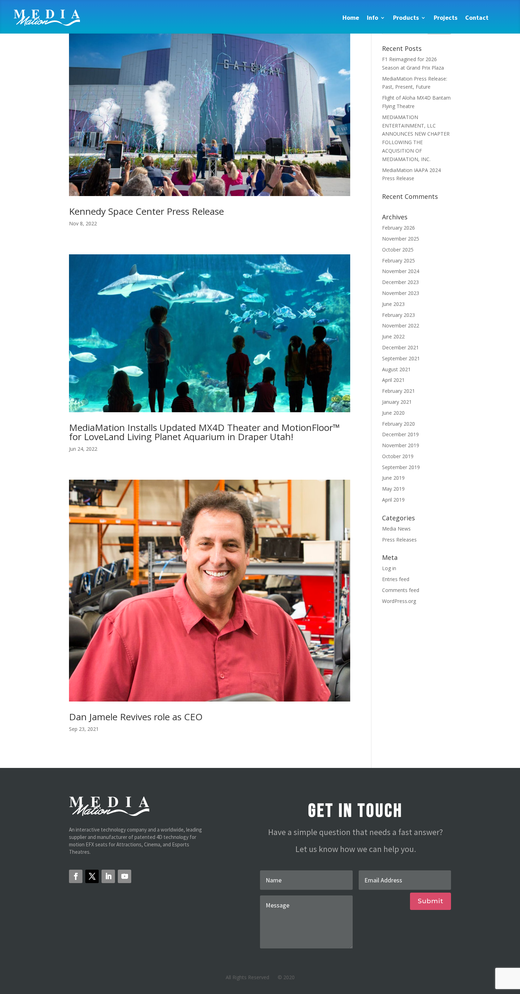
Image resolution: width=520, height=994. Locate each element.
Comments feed (400, 590)
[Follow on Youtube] (124, 876)
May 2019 (393, 488)
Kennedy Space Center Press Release (146, 211)
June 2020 (393, 412)
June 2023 (393, 304)
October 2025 (398, 249)
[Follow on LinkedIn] (108, 876)
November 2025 (400, 238)
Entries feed (395, 579)
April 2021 (393, 380)
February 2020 (398, 423)
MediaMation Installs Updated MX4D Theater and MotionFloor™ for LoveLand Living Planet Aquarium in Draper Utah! (204, 432)
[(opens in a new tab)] (209, 108)
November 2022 (400, 325)
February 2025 (398, 260)
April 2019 (393, 499)
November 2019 (400, 445)
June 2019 (393, 477)
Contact (477, 17)
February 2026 (398, 227)
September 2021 (401, 358)
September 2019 (401, 467)
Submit (430, 901)
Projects (445, 17)
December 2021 (400, 347)
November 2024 (400, 271)
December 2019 (400, 434)
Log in (389, 568)
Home (350, 17)
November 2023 (400, 293)
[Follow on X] (92, 876)
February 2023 (398, 315)
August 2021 (396, 369)
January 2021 (397, 401)
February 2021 (398, 390)
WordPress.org (399, 601)
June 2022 (393, 336)
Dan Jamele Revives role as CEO (136, 716)
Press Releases (399, 539)
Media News (396, 528)
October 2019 (398, 456)
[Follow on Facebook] (75, 876)
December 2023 (400, 282)
